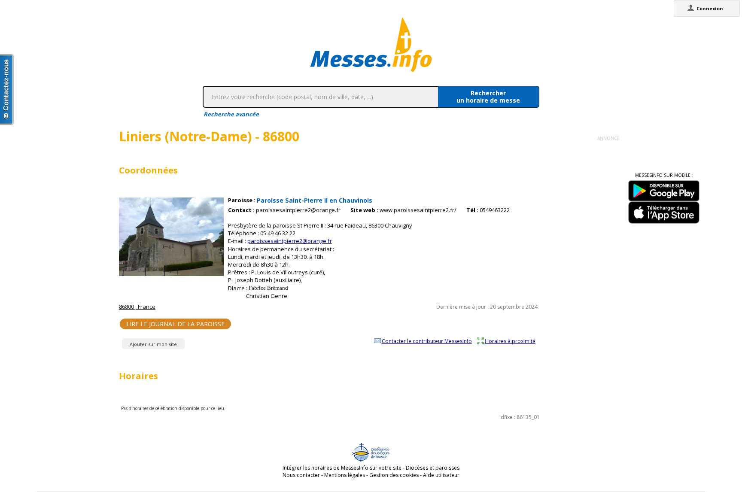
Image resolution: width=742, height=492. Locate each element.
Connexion (709, 8)
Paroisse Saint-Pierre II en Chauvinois (314, 200)
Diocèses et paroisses (432, 467)
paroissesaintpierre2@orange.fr (298, 210)
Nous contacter (301, 475)
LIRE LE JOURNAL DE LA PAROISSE (175, 324)
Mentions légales (344, 475)
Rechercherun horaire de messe (488, 96)
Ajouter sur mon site (153, 344)
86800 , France (137, 306)
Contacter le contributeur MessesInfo (427, 340)
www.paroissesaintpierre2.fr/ (418, 210)
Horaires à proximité (510, 340)
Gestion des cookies (394, 475)
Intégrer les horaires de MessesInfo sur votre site (342, 467)
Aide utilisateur (441, 475)
